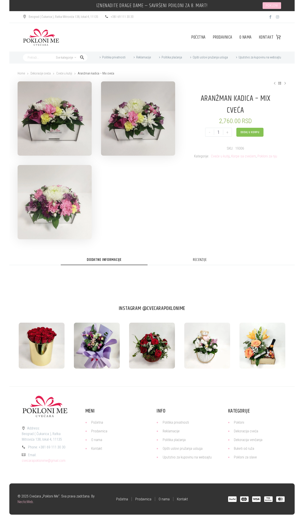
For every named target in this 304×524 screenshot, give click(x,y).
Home (21, 73)
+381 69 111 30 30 (52, 447)
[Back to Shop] (280, 83)
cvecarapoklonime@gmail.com (43, 460)
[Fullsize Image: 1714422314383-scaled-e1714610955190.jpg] (97, 346)
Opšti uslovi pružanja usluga (210, 57)
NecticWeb (25, 502)
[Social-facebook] (270, 17)
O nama (245, 37)
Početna (198, 37)
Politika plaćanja (172, 57)
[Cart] (278, 37)
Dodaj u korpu (250, 132)
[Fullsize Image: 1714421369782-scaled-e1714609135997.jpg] (207, 346)
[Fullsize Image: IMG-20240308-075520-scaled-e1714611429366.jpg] (152, 346)
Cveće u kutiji (64, 73)
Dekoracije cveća (40, 73)
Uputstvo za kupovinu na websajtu (260, 57)
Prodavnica (222, 37)
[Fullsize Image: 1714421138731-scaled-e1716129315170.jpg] (42, 346)
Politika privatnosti (114, 57)
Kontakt (266, 37)
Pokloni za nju (267, 156)
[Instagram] (277, 17)
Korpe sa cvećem (243, 156)
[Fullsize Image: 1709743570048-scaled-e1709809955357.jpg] (262, 346)
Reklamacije (143, 57)
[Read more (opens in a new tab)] (60, 17)
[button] (82, 57)
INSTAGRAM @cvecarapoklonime (152, 308)
